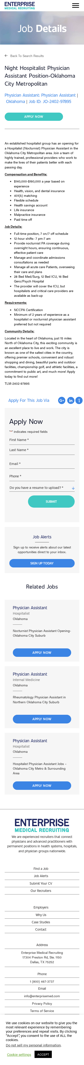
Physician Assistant (30, 607)
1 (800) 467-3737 (42, 981)
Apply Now (42, 652)
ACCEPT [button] (43, 1054)
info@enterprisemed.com (42, 995)
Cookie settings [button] (19, 1054)
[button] (24, 55)
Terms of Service (42, 1010)
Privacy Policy (42, 1003)
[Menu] (75, 6)
